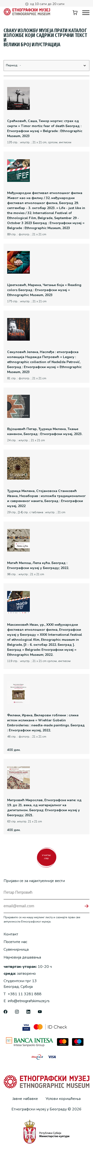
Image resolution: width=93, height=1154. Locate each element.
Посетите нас (15, 941)
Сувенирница (16, 949)
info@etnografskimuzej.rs (27, 1001)
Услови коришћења (63, 1098)
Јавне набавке (25, 1098)
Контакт (11, 934)
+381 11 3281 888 (22, 994)
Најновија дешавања (22, 957)
